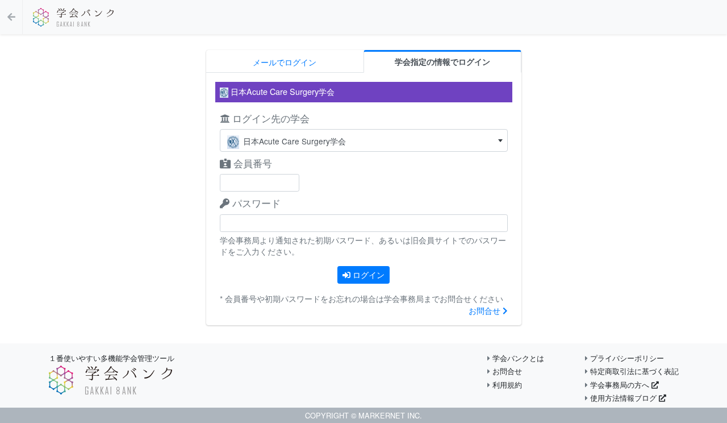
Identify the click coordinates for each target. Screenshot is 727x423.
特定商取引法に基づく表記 (633, 371)
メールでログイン (284, 62)
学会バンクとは (517, 358)
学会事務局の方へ (619, 384)
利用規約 (506, 384)
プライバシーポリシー (626, 358)
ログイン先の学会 (269, 118)
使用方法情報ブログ (623, 397)
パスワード (255, 203)
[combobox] (364, 140)
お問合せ (486, 310)
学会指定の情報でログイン (442, 61)
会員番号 (251, 163)
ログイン (367, 274)
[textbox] (363, 141)
